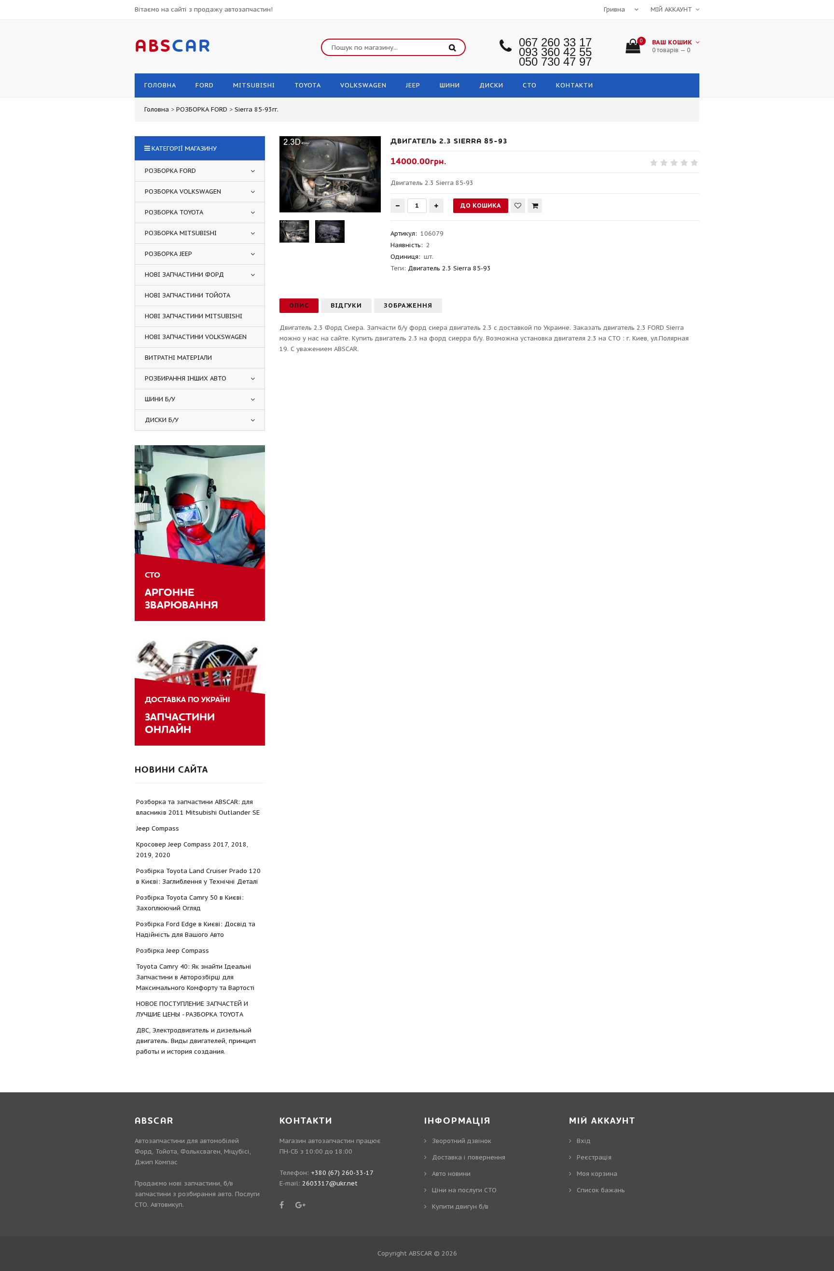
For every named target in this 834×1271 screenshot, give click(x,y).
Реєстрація (594, 1157)
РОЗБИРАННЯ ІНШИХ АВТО (185, 378)
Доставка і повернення (468, 1157)
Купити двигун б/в (460, 1206)
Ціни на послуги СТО (464, 1190)
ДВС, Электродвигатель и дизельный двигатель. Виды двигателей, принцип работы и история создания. (196, 1041)
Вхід (584, 1141)
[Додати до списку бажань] (518, 205)
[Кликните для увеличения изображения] (330, 174)
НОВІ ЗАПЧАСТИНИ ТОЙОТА (187, 295)
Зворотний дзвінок (461, 1141)
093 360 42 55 (555, 51)
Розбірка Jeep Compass (172, 950)
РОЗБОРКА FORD (170, 171)
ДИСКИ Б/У (162, 420)
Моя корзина (597, 1174)
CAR (173, 46)
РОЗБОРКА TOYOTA (174, 212)
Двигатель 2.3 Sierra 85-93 (449, 268)
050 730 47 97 (555, 61)
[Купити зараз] (535, 205)
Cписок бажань (601, 1190)
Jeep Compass (157, 828)
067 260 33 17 (555, 42)
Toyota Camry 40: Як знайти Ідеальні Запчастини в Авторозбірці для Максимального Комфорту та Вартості (195, 977)
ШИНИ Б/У (160, 399)
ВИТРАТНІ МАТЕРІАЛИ (178, 357)
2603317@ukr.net (330, 1183)
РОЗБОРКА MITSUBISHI (181, 233)
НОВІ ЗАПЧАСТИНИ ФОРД (184, 274)
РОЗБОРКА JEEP (168, 254)
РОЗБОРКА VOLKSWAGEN (183, 191)
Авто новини (451, 1174)
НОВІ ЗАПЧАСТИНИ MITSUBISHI (193, 316)
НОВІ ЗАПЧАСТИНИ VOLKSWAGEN (196, 337)
